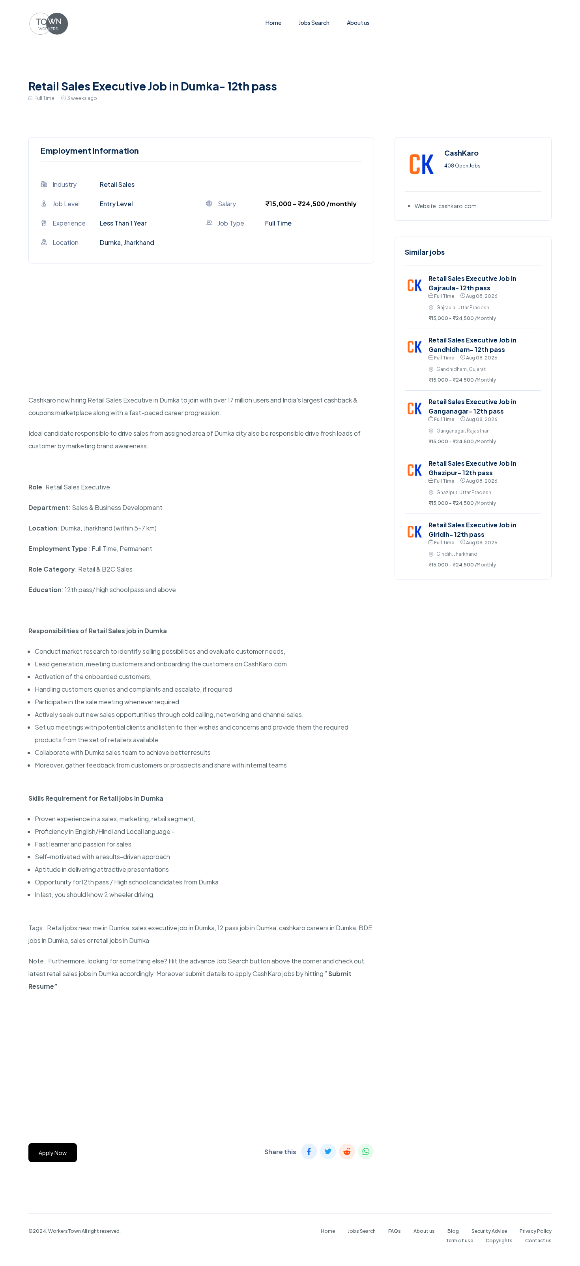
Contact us (538, 1240)
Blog (453, 1231)
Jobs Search (314, 22)
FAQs (394, 1231)
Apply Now (53, 1152)
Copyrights (499, 1240)
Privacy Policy (536, 1231)
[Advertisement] (201, 338)
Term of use (459, 1240)
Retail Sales (117, 184)
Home (273, 22)
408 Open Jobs (462, 166)
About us (358, 22)
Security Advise (489, 1231)
